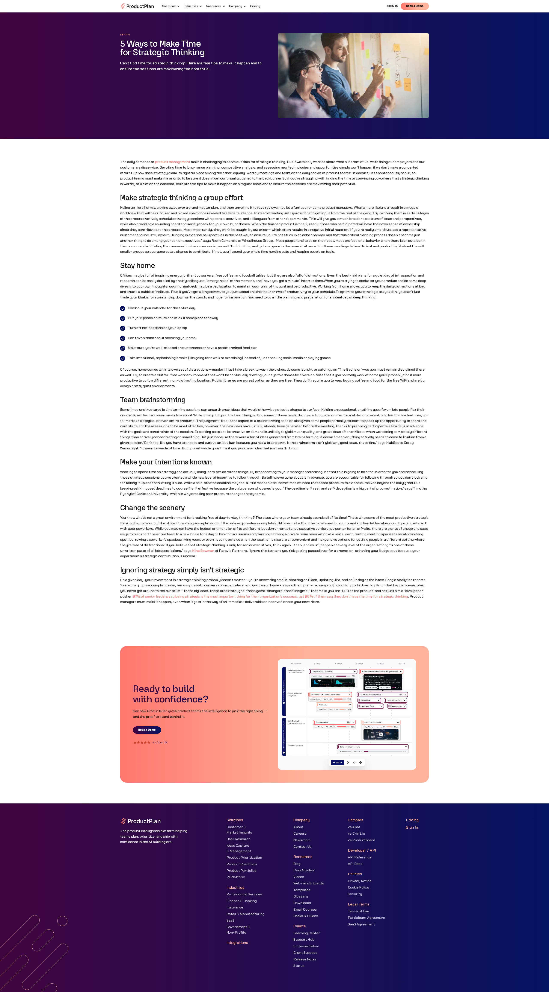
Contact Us (302, 846)
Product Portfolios (241, 870)
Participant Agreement (366, 917)
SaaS (230, 920)
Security (355, 894)
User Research (238, 839)
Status (299, 966)
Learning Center (306, 933)
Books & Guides (305, 916)
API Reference (359, 857)
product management (172, 162)
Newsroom (302, 840)
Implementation (306, 946)
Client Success (305, 952)
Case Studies (304, 870)
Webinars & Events (308, 883)
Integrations (237, 943)
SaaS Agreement (361, 924)
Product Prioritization (244, 857)
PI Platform (235, 877)
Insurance (234, 907)
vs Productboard (361, 840)
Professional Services (244, 894)
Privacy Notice (359, 881)
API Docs (355, 864)
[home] (137, 6)
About (298, 827)
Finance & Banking (241, 901)
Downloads (302, 903)
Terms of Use (358, 911)
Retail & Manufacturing (245, 914)
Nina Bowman (203, 550)
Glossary (300, 896)
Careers (299, 833)
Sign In (412, 827)
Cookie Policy (358, 887)
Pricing (412, 820)
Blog (296, 864)
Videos (298, 877)
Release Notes (305, 959)
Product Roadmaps (242, 864)
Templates (301, 890)
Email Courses (305, 909)
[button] (171, 6)
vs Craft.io (356, 833)
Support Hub (303, 939)
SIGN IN (392, 6)
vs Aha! (354, 827)
